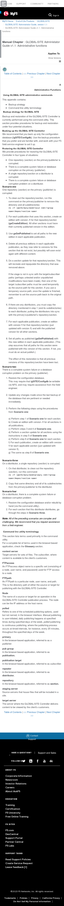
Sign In (56, 15)
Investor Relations (15, 783)
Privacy (34, 898)
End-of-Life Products (25, 21)
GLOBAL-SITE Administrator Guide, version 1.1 (26, 24)
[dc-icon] (50, 760)
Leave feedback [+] (16, 867)
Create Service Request (19, 863)
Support (21, 3)
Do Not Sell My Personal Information (32, 901)
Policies (23, 898)
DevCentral (11, 834)
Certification (12, 808)
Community (37, 3)
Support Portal (14, 838)
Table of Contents (13, 73)
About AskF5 (12, 791)
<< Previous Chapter (34, 73)
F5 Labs (9, 845)
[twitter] (22, 760)
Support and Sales (32, 754)
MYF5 (7, 7)
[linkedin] (29, 760)
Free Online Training (16, 816)
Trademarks (10, 898)
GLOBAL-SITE (43, 21)
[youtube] (43, 760)
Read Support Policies (18, 859)
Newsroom (11, 779)
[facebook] (36, 760)
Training (10, 805)
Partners (53, 3)
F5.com (8, 3)
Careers (9, 787)
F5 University (12, 812)
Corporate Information (18, 776)
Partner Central (14, 841)
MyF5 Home (7, 21)
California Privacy (51, 898)
